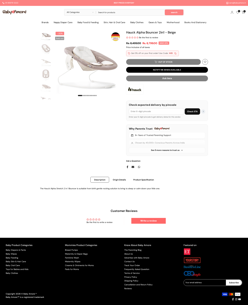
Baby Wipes (11, 254)
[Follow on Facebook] (233, 299)
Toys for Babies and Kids (17, 269)
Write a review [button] (148, 220)
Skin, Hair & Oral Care (114, 22)
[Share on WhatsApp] (139, 167)
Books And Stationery (195, 22)
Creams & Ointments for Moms (79, 265)
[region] (167, 140)
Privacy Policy (130, 277)
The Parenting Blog (133, 250)
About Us (128, 254)
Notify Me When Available (167, 70)
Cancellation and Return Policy (138, 284)
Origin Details (119, 179)
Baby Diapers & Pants (16, 250)
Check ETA (192, 111)
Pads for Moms (72, 269)
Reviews (128, 288)
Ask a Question (133, 161)
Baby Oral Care (13, 265)
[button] (132, 37)
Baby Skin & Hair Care (16, 261)
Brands (45, 22)
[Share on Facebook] (127, 167)
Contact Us (129, 261)
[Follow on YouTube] (239, 299)
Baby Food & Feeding (88, 22)
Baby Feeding (12, 257)
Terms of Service (132, 273)
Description (99, 179)
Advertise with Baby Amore (136, 257)
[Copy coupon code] (175, 53)
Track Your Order (132, 265)
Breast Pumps (71, 250)
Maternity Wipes (72, 261)
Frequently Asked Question (136, 269)
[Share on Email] (133, 167)
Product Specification (143, 179)
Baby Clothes (137, 22)
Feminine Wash (72, 257)
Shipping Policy (131, 280)
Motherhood (173, 22)
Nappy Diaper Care (63, 22)
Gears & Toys (155, 22)
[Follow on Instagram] (236, 299)
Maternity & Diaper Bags (76, 254)
